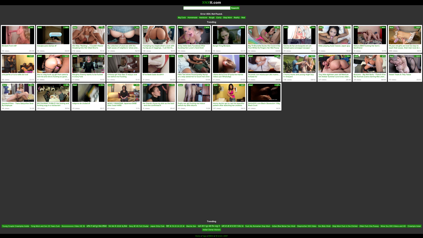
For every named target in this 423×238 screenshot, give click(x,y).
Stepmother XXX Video (306, 226)
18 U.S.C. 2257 (221, 236)
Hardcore (203, 17)
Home (197, 236)
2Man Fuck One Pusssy (369, 226)
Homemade (192, 17)
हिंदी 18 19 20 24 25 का (175, 226)
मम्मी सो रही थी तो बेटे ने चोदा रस (232, 226)
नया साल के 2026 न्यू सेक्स (118, 226)
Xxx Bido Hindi (324, 226)
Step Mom (227, 17)
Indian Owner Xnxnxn (211, 230)
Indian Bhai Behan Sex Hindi (283, 226)
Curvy (218, 17)
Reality (236, 17)
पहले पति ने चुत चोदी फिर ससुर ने (209, 226)
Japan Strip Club (157, 226)
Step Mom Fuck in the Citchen (345, 226)
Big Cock (182, 17)
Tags (204, 236)
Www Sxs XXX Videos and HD (393, 226)
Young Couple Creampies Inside (15, 226)
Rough (211, 17)
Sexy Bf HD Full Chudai (138, 226)
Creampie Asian (414, 226)
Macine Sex (191, 226)
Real (243, 17)
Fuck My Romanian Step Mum (257, 226)
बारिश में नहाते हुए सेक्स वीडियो (97, 226)
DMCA (211, 236)
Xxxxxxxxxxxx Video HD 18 (73, 226)
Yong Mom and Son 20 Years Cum (45, 226)
